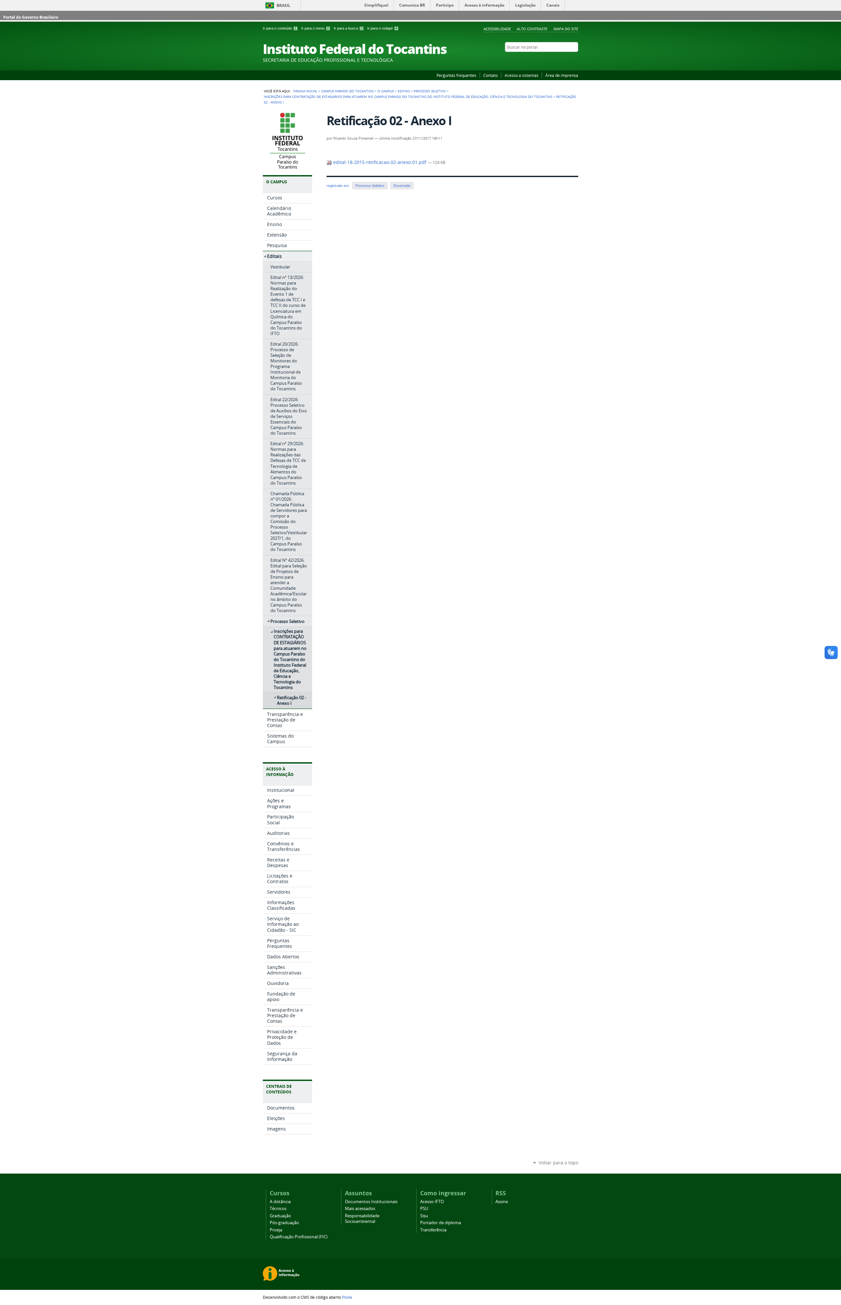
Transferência (433, 1230)
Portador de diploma (440, 1222)
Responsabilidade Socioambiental (362, 1218)
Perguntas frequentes (456, 75)
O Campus (385, 91)
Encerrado (402, 186)
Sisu (424, 1216)
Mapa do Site (566, 28)
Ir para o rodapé (382, 28)
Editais (404, 91)
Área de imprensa (561, 75)
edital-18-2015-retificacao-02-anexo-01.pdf (380, 162)
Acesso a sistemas (521, 75)
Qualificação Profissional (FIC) (299, 1237)
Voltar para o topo (558, 1162)
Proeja (276, 1230)
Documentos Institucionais (371, 1201)
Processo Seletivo (430, 91)
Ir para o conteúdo (279, 28)
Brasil (283, 5)
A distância (280, 1201)
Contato (490, 75)
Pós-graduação (284, 1222)
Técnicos (278, 1208)
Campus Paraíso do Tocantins (347, 91)
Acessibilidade (497, 28)
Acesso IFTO (432, 1201)
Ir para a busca (348, 28)
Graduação (280, 1216)
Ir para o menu (315, 28)
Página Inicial (305, 91)
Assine (501, 1201)
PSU (424, 1208)
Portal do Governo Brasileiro (30, 17)
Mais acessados (360, 1208)
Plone (347, 1297)
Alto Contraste (532, 28)
